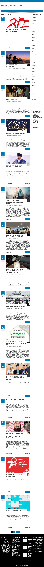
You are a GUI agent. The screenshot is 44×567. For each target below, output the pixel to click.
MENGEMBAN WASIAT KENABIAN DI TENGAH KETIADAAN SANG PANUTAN (37, 116)
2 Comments (3, 22)
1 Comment (3, 124)
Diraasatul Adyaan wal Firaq (35, 25)
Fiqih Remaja (33, 31)
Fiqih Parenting (34, 29)
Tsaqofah (19, 68)
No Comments (3, 56)
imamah (33, 34)
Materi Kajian (33, 40)
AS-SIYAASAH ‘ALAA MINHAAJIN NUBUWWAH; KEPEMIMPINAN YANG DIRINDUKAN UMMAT (15, 378)
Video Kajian (33, 56)
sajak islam (33, 48)
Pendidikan (33, 45)
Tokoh (11, 402)
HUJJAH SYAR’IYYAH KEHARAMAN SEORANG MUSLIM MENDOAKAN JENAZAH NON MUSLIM (15, 271)
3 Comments (3, 330)
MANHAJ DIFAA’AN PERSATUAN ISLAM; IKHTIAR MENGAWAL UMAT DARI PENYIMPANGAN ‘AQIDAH (38, 552)
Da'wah (7, 68)
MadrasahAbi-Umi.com (11, 5)
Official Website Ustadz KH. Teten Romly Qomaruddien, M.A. (9, 6)
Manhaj (33, 39)
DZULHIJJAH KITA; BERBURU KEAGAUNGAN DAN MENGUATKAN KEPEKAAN (14, 202)
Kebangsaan (8, 101)
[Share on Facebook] (8, 48)
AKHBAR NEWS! (34, 17)
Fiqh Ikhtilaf (10, 68)
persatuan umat (16, 68)
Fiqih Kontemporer (34, 28)
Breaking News (8, 308)
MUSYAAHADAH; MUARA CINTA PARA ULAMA (37, 107)
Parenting (33, 43)
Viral (22, 565)
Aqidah (7, 274)
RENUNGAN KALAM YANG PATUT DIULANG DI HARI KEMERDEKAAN (37, 121)
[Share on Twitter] (9, 48)
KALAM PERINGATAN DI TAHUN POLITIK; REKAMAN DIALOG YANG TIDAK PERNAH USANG (16, 343)
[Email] (11, 48)
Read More (27, 47)
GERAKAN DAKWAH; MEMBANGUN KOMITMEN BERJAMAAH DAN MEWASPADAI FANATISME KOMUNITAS (16, 166)
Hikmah (13, 68)
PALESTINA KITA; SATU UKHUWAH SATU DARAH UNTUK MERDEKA (37, 127)
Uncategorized (23, 68)
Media (32, 42)
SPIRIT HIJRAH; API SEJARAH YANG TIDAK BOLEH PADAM (16, 555)
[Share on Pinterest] (10, 48)
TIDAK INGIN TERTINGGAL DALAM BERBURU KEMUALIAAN (16, 553)
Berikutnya (18, 531)
